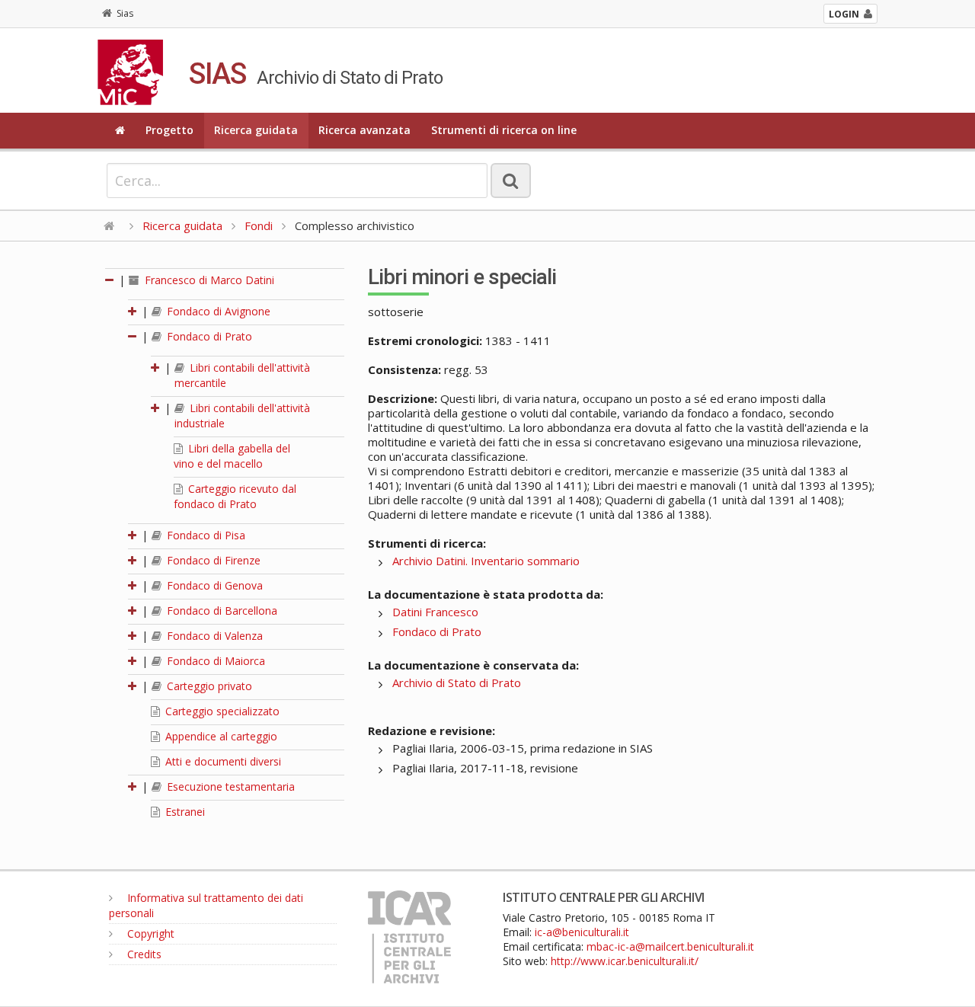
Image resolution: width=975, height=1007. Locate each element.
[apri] (133, 311)
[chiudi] (133, 336)
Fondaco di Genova (213, 585)
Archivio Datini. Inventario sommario (486, 560)
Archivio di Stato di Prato (456, 682)
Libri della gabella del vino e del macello (232, 456)
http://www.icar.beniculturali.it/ (624, 961)
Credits (142, 954)
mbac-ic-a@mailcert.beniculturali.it (670, 946)
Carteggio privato (208, 686)
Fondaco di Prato (208, 336)
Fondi (259, 225)
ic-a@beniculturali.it (582, 932)
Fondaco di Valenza (213, 635)
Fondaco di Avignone (217, 311)
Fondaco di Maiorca (214, 661)
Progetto (169, 130)
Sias (125, 13)
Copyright (149, 933)
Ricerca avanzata (364, 130)
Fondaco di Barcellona (220, 610)
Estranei (183, 811)
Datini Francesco (435, 611)
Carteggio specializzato (221, 711)
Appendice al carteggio (219, 736)
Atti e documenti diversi (221, 761)
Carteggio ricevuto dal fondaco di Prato (235, 496)
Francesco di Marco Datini (208, 280)
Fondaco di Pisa (204, 535)
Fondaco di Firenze (212, 560)
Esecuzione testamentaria (229, 786)
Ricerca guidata (256, 130)
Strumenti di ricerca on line (504, 130)
